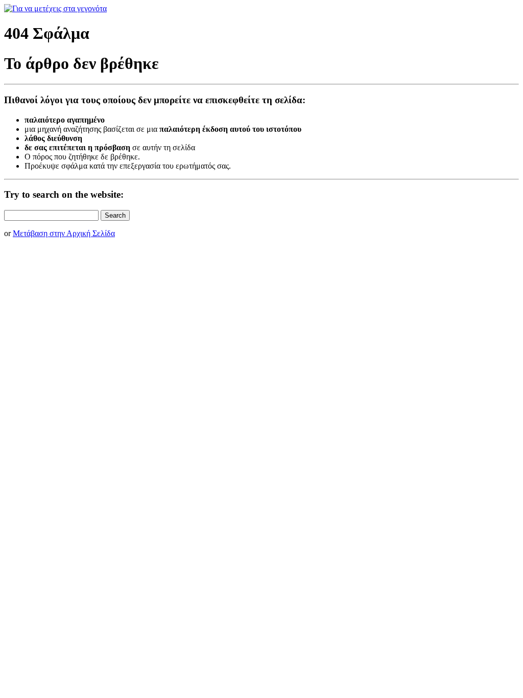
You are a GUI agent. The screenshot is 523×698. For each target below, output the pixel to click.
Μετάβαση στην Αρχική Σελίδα (64, 233)
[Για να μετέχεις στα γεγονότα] (55, 8)
